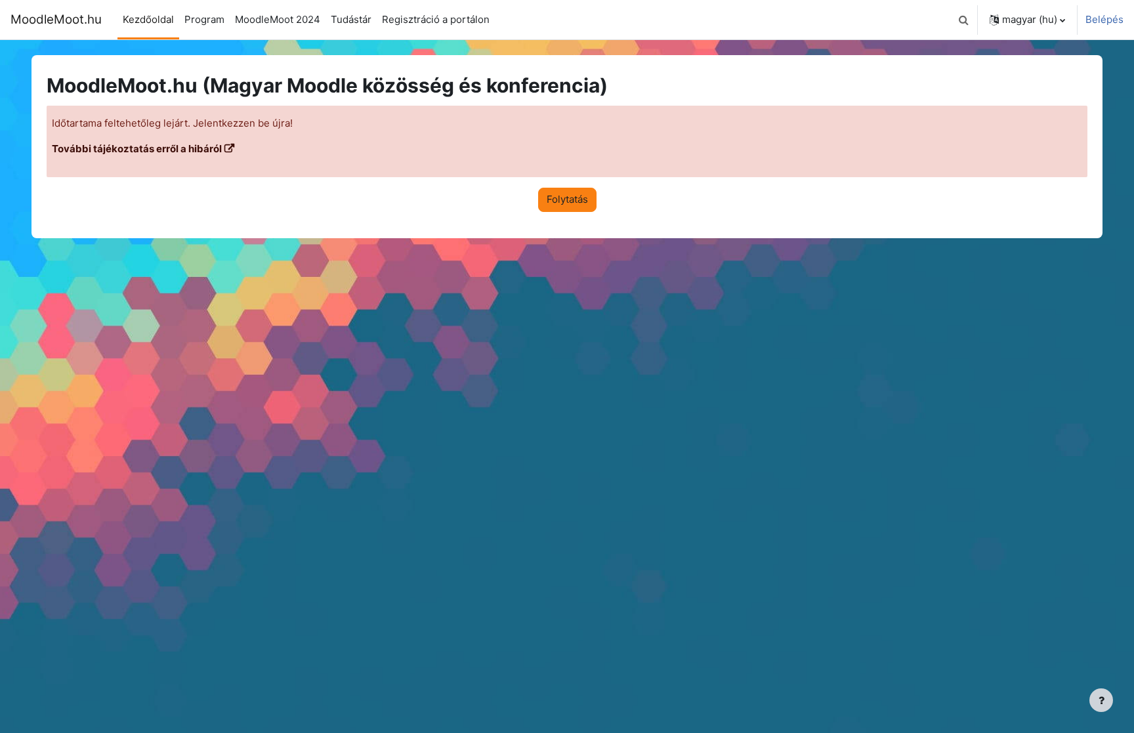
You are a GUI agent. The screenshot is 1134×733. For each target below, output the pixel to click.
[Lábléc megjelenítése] (1101, 700)
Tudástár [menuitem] (351, 19)
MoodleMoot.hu (56, 19)
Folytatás (567, 199)
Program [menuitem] (204, 19)
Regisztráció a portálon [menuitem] (436, 19)
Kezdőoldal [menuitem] (148, 19)
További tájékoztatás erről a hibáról (137, 148)
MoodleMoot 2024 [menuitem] (277, 19)
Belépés (1104, 19)
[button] (963, 19)
